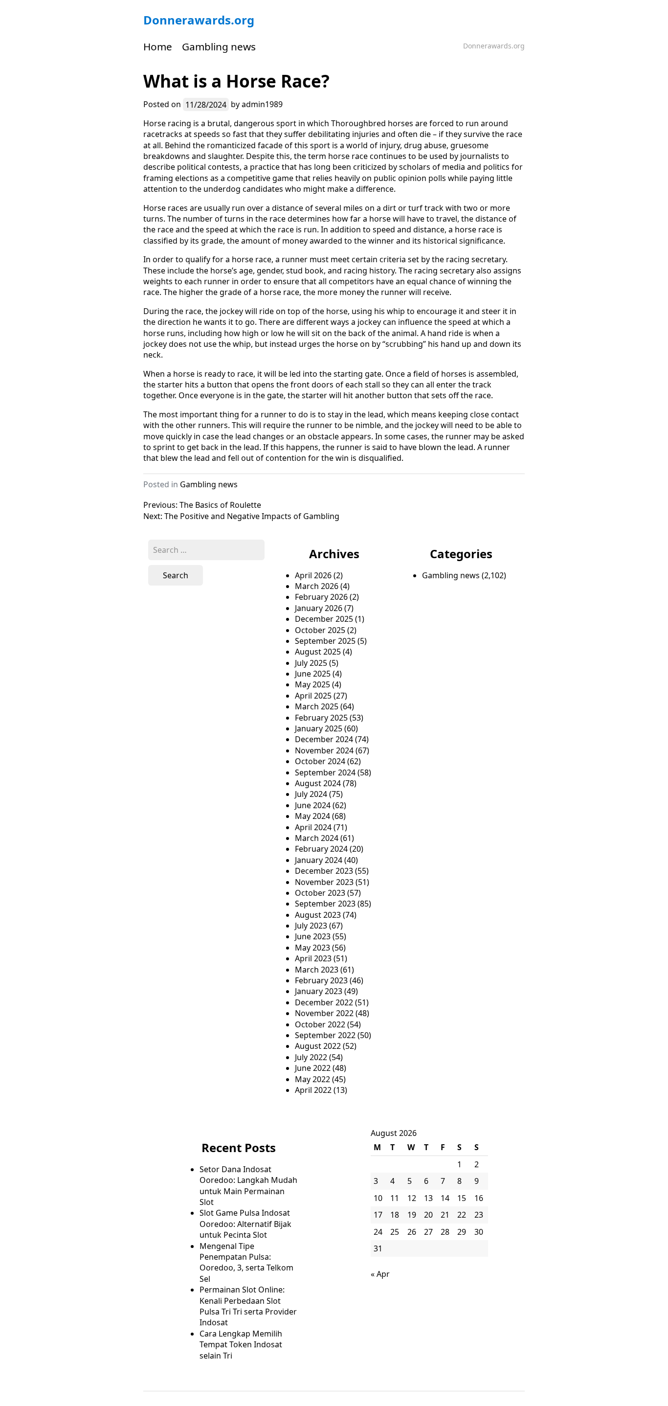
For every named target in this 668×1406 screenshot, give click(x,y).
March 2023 (316, 969)
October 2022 (320, 1024)
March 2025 (316, 706)
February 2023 (321, 980)
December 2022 (324, 1002)
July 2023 (311, 925)
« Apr (380, 1274)
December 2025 (324, 618)
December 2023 (324, 870)
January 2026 (318, 608)
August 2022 (318, 1046)
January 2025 (318, 728)
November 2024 (324, 750)
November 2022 (324, 1013)
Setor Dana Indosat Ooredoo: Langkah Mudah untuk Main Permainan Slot (248, 1185)
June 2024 (313, 805)
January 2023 (318, 991)
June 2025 (313, 673)
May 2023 (312, 947)
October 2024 (320, 761)
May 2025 (312, 684)
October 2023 (320, 892)
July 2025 (311, 663)
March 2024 (316, 838)
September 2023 (325, 903)
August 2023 (318, 914)
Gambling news (219, 46)
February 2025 (321, 717)
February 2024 (321, 848)
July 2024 (311, 794)
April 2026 (313, 575)
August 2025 (318, 651)
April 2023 (313, 958)
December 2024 (324, 739)
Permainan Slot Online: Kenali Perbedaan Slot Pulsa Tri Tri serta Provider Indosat (248, 1306)
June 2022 (313, 1068)
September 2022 (325, 1035)
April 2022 (313, 1090)
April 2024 (313, 827)
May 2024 (312, 816)
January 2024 (318, 860)
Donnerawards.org (198, 20)
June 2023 (313, 936)
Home (157, 46)
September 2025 (325, 640)
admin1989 (262, 104)
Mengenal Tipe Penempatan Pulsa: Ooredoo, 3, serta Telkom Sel (246, 1262)
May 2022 (312, 1079)
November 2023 (324, 882)
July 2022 (311, 1057)
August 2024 (318, 783)
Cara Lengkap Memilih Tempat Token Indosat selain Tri (241, 1344)
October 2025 (320, 630)
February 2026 (321, 596)
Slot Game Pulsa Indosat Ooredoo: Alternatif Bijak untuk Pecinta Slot (245, 1223)
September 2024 (325, 772)
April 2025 (313, 695)
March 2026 (316, 586)
